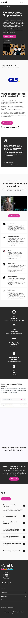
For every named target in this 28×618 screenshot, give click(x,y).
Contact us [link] (7, 40)
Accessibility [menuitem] (6, 611)
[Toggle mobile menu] (25, 2)
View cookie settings (9, 613)
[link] (7, 567)
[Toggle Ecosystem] (14, 592)
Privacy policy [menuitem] (13, 611)
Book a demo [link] (6, 498)
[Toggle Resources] (14, 596)
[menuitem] (9, 613)
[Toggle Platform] (14, 589)
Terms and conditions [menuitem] (19, 612)
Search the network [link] (9, 36)
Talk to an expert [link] (14, 215)
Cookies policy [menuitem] (21, 611)
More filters (24, 399)
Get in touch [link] (14, 478)
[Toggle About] (14, 600)
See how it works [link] (7, 122)
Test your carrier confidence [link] (10, 127)
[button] (14, 505)
